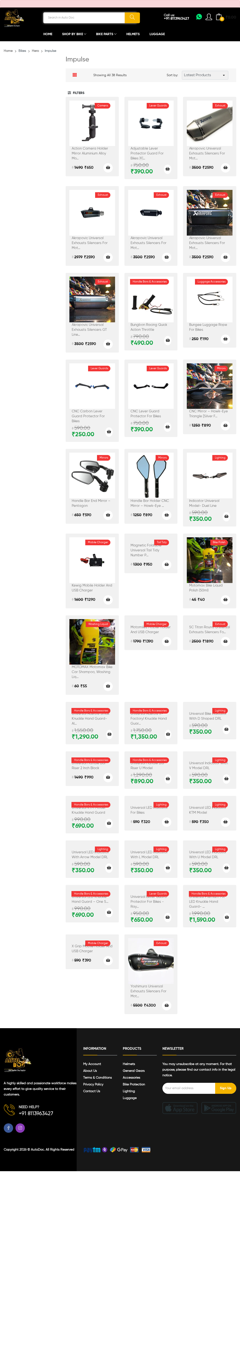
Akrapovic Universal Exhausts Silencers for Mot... (207, 153)
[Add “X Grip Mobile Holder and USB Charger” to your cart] (108, 960)
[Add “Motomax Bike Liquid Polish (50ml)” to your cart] (225, 600)
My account (92, 1064)
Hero (35, 51)
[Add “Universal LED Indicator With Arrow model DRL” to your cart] (109, 868)
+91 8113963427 (176, 19)
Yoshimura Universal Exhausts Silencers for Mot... (148, 991)
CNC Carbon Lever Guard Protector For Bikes (88, 416)
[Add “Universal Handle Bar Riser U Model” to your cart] (168, 779)
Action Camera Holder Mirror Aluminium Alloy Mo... (90, 153)
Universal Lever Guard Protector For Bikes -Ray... (149, 901)
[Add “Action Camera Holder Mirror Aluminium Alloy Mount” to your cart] (108, 168)
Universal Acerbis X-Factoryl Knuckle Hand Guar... (149, 718)
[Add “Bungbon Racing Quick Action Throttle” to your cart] (168, 340)
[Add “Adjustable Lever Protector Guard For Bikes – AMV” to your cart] (167, 169)
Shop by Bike (73, 34)
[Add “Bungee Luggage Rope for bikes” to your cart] (225, 339)
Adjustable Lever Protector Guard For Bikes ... (147, 153)
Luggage (157, 34)
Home (47, 34)
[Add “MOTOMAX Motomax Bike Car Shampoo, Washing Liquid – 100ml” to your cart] (108, 686)
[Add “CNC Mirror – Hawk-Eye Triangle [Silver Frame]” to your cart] (225, 425)
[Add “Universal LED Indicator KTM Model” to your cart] (225, 822)
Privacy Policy (93, 1084)
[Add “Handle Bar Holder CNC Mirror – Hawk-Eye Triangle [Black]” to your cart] (166, 515)
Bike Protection (134, 1084)
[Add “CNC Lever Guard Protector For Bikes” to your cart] (167, 427)
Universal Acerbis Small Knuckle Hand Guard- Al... (90, 718)
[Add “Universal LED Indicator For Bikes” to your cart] (166, 822)
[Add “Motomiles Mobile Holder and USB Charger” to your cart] (166, 641)
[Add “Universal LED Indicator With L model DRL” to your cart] (168, 868)
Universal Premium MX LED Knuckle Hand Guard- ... (207, 901)
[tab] (75, 75)
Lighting (129, 1091)
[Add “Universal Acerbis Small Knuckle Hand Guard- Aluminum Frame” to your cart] (109, 734)
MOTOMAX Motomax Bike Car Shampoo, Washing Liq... (92, 672)
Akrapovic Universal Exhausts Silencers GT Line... (89, 329)
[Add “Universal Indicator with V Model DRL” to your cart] (226, 779)
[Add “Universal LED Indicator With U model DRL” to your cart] (226, 868)
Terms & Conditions (97, 1077)
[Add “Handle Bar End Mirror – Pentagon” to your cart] (108, 515)
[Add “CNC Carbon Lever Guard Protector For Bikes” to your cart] (109, 432)
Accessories (131, 1077)
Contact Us (91, 1091)
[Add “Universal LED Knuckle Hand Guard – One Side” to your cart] (109, 912)
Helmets (133, 34)
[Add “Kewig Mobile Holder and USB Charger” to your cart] (108, 600)
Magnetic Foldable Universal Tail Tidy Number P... (146, 550)
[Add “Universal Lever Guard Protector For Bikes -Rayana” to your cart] (168, 917)
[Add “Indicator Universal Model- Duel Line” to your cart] (226, 516)
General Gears (134, 1070)
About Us (90, 1070)
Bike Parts (105, 34)
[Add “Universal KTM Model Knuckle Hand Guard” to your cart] (109, 823)
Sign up (226, 1088)
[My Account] (199, 18)
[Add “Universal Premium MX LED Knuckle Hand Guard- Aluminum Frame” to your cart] (227, 917)
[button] (76, 93)
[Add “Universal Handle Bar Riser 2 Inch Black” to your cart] (108, 777)
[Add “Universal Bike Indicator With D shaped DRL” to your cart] (226, 729)
